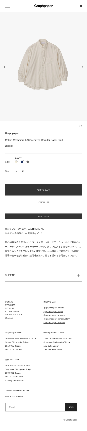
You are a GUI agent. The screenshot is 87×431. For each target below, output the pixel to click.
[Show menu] (8, 6)
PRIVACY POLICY (13, 314)
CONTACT (10, 302)
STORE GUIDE (12, 311)
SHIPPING (10, 275)
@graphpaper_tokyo (53, 311)
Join (71, 407)
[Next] (82, 67)
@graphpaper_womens (54, 322)
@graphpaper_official (54, 308)
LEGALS (9, 318)
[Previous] (4, 67)
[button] (43, 202)
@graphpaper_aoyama (54, 315)
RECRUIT (9, 308)
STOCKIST (10, 305)
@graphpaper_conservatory (57, 319)
